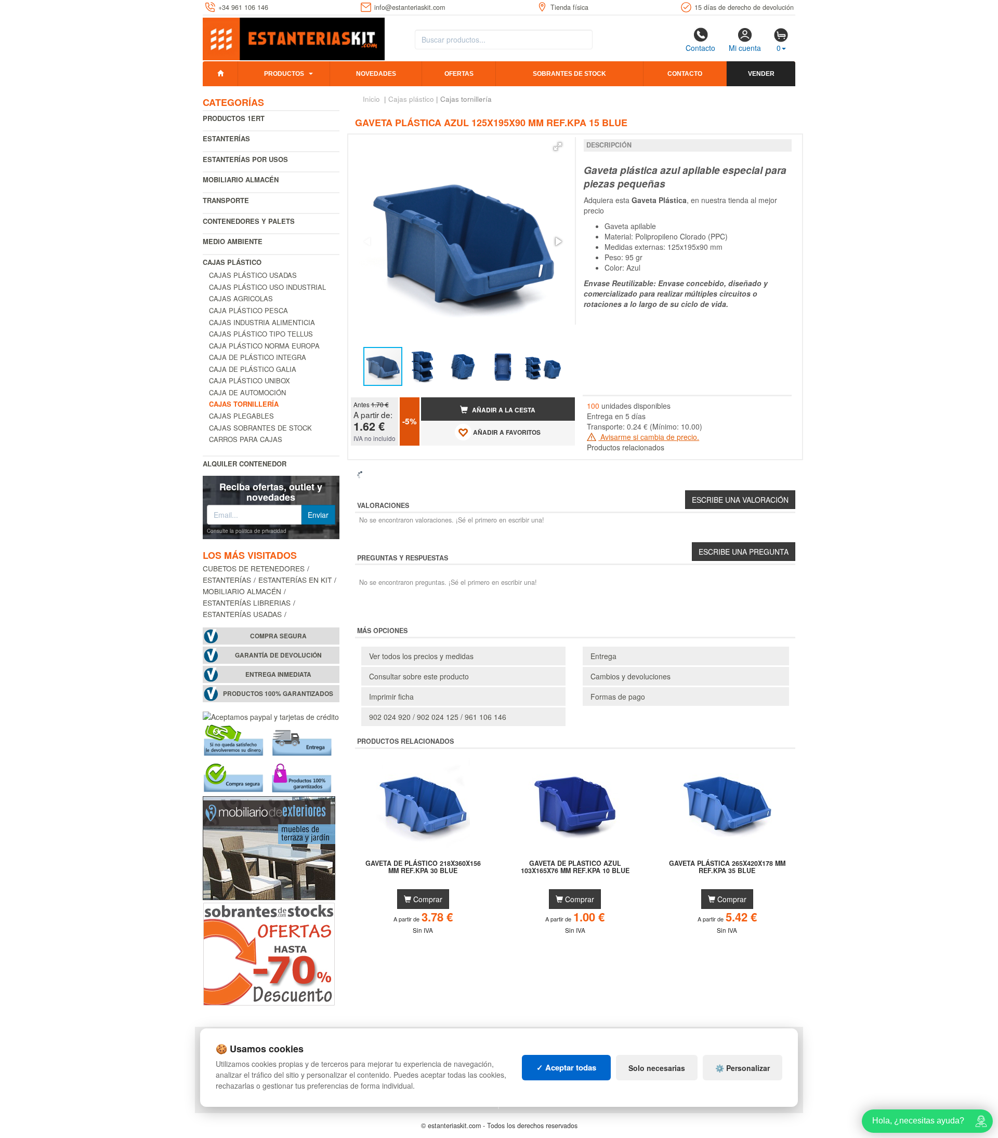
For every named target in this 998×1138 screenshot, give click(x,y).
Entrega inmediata (278, 674)
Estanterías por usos (245, 159)
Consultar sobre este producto (419, 676)
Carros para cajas (245, 439)
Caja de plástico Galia (252, 369)
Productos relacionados (625, 447)
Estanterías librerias (247, 602)
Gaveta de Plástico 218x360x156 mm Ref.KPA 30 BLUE (423, 867)
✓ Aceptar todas (566, 1067)
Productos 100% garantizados (278, 693)
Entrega (603, 656)
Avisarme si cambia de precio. (648, 437)
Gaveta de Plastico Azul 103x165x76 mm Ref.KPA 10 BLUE (575, 867)
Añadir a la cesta (502, 410)
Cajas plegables (241, 416)
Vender (761, 73)
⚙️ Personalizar (742, 1068)
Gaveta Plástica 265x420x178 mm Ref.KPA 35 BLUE (727, 867)
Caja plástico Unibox (249, 380)
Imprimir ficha (391, 696)
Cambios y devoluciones (630, 676)
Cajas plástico (232, 262)
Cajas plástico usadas (253, 275)
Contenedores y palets (249, 221)
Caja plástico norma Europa (264, 346)
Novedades (376, 73)
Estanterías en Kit (295, 579)
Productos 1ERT (234, 118)
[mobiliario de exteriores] (269, 846)
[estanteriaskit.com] (294, 37)
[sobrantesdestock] (269, 952)
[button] (557, 146)
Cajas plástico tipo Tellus (261, 334)
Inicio (371, 99)
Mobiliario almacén (241, 179)
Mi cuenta (745, 48)
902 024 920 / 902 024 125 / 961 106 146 (437, 717)
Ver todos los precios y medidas (421, 656)
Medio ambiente (232, 241)
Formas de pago (617, 696)
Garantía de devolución (278, 655)
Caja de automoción (247, 392)
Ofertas (459, 73)
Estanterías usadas (242, 614)
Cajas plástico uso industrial (267, 287)
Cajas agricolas (241, 298)
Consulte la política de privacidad (246, 530)
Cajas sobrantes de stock (260, 428)
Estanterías (226, 138)
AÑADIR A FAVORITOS (506, 432)
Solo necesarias (656, 1068)
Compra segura (278, 636)
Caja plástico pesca (248, 310)
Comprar (426, 899)
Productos (284, 73)
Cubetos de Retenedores (254, 568)
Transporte (226, 200)
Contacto (700, 48)
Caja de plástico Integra (257, 357)
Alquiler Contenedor (244, 463)
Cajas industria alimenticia (262, 322)
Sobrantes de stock (569, 73)
